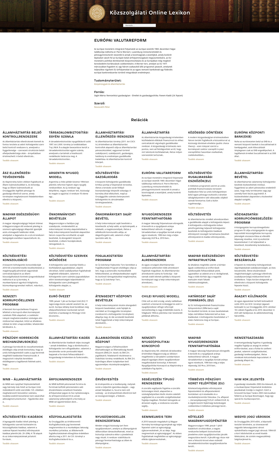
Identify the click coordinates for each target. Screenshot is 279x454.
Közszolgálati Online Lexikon (150, 12)
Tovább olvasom (10, 160)
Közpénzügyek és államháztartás (109, 84)
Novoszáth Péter (102, 107)
